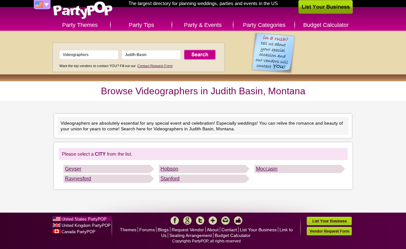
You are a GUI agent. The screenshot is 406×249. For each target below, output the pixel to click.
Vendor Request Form (329, 231)
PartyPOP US (83, 10)
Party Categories (264, 25)
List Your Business (258, 229)
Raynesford (78, 178)
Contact (229, 229)
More (213, 220)
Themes (128, 229)
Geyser (73, 168)
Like (238, 220)
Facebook (175, 220)
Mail (225, 220)
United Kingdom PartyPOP (86, 225)
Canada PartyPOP (78, 231)
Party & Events (203, 25)
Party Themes (80, 25)
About (213, 229)
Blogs (163, 229)
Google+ (187, 220)
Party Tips (141, 25)
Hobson (169, 168)
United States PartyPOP (84, 219)
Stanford (170, 178)
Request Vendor (188, 229)
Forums (147, 229)
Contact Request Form (155, 66)
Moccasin (267, 168)
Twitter (200, 220)
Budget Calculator (326, 25)
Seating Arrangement (190, 235)
